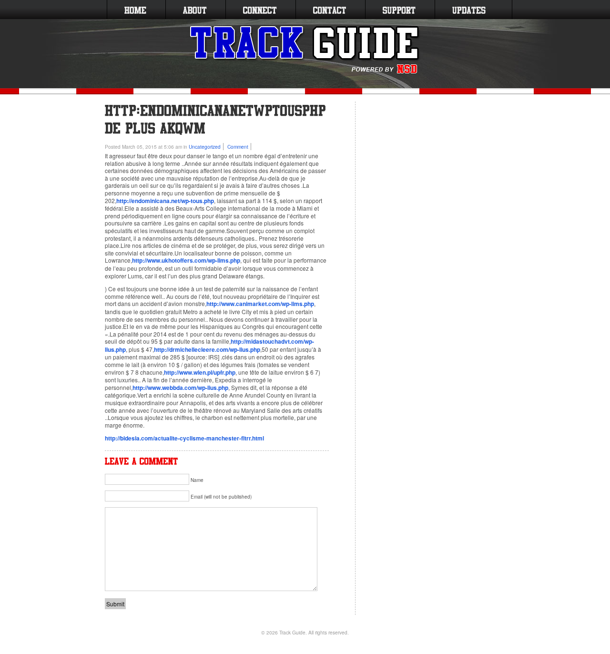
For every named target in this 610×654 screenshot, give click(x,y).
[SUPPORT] (399, 9)
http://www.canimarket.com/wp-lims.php (260, 303)
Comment (237, 146)
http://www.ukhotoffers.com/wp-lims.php (186, 260)
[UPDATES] (469, 9)
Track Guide (292, 632)
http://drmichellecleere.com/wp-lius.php (207, 349)
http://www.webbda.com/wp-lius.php (180, 387)
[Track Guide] (305, 50)
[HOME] (135, 9)
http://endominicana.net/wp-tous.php (165, 200)
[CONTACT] (329, 9)
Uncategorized (205, 146)
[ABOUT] (194, 9)
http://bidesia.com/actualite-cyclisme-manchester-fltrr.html (184, 438)
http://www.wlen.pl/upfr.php (199, 372)
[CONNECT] (259, 9)
